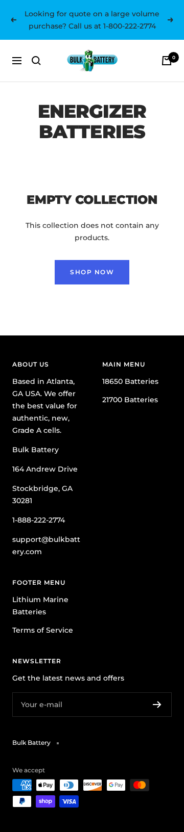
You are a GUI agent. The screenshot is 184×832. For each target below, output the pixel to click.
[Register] (157, 704)
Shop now (92, 272)
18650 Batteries (130, 381)
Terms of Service (42, 630)
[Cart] (167, 60)
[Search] (36, 60)
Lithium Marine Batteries (40, 605)
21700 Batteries (130, 399)
